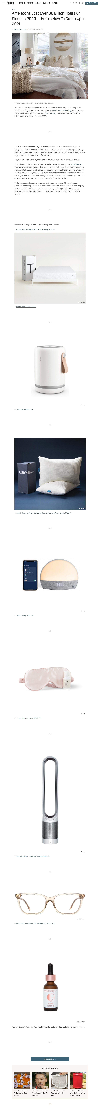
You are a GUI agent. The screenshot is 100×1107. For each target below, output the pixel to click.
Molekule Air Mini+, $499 (26, 307)
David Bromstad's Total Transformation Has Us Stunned (40, 1093)
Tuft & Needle (75, 164)
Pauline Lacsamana (20, 29)
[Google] (79, 3)
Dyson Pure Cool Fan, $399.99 (28, 718)
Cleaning (46, 3)
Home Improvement (26, 3)
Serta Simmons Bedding (61, 110)
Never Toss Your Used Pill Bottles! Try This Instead (21, 1093)
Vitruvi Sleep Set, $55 (25, 615)
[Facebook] (70, 3)
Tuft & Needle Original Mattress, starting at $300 (35, 229)
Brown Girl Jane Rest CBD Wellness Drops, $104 (35, 924)
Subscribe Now (49, 1059)
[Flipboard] (76, 3)
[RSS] (82, 3)
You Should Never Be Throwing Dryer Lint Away (58, 1093)
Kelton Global (50, 113)
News (14, 9)
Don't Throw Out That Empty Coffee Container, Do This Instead (77, 1093)
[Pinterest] (73, 3)
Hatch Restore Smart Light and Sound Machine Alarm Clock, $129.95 (44, 513)
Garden (55, 3)
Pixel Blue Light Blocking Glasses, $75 (33, 856)
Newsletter (92, 3)
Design (38, 3)
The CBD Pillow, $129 (24, 409)
